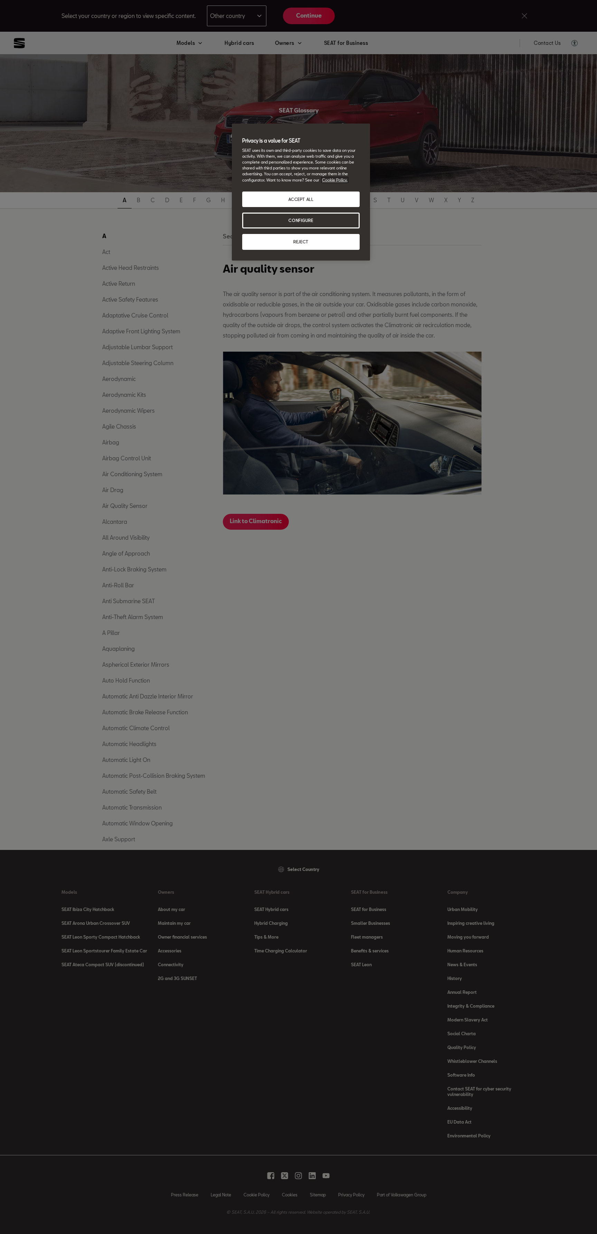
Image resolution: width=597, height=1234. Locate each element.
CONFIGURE (300, 220)
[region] (301, 192)
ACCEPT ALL (301, 199)
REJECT (300, 241)
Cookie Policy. (335, 180)
